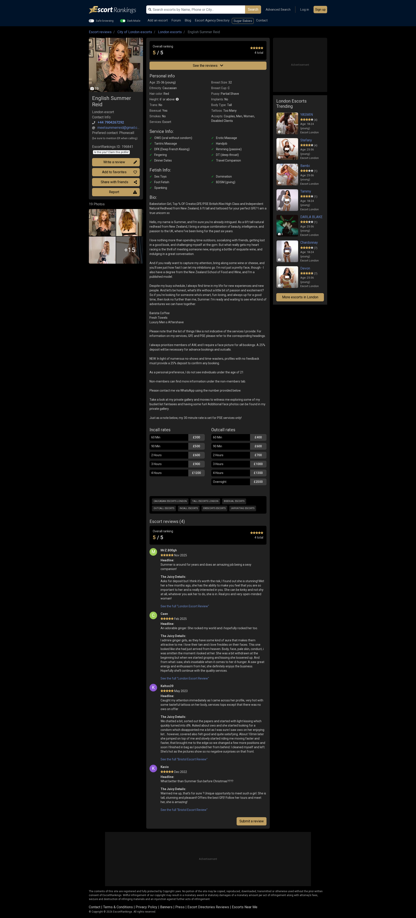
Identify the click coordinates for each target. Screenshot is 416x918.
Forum (176, 20)
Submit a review (251, 821)
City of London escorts (134, 32)
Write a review (114, 162)
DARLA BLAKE (311, 217)
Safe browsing (105, 20)
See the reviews (205, 66)
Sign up (320, 9)
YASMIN (306, 115)
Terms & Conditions (118, 907)
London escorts (170, 32)
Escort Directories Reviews (208, 907)
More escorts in (300, 297)
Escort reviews (100, 32)
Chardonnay (309, 242)
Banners (166, 907)
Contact (262, 20)
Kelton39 (167, 686)
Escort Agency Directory (212, 20)
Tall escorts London (205, 501)
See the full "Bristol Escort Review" (184, 759)
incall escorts (189, 508)
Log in (304, 9)
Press (180, 907)
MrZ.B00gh (169, 550)
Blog (188, 20)
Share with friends (114, 182)
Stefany (306, 140)
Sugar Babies (243, 21)
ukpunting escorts (242, 508)
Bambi (305, 166)
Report (114, 192)
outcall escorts (164, 508)
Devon (305, 268)
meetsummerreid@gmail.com (120, 128)
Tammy (305, 191)
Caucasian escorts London (170, 501)
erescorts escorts (214, 508)
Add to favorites (114, 172)
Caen (164, 614)
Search (253, 9)
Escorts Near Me (244, 907)
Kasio (165, 767)
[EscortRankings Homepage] (116, 10)
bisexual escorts (234, 501)
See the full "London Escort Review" (185, 606)
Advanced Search (278, 9)
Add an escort (158, 20)
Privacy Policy (146, 907)
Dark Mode (133, 20)
